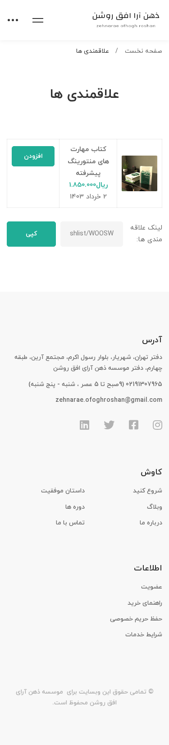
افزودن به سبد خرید (33, 159)
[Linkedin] (84, 424)
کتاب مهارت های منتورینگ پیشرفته (88, 161)
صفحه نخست (143, 51)
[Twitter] (109, 424)
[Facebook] (133, 424)
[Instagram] (157, 424)
